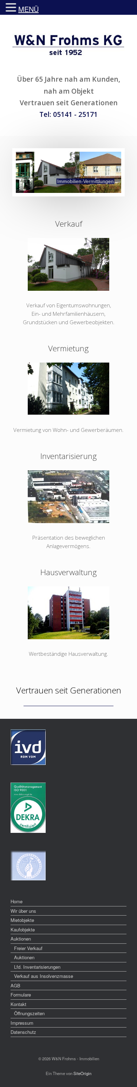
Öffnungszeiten (29, 1013)
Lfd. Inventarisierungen (37, 966)
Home (16, 901)
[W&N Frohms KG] (68, 47)
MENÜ (28, 9)
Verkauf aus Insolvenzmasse (43, 976)
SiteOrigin (82, 1073)
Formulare (21, 994)
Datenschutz (23, 1032)
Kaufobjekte (23, 929)
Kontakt (18, 1004)
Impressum (22, 1022)
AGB (15, 985)
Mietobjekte (22, 920)
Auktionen (21, 938)
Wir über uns (23, 910)
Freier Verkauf (28, 948)
